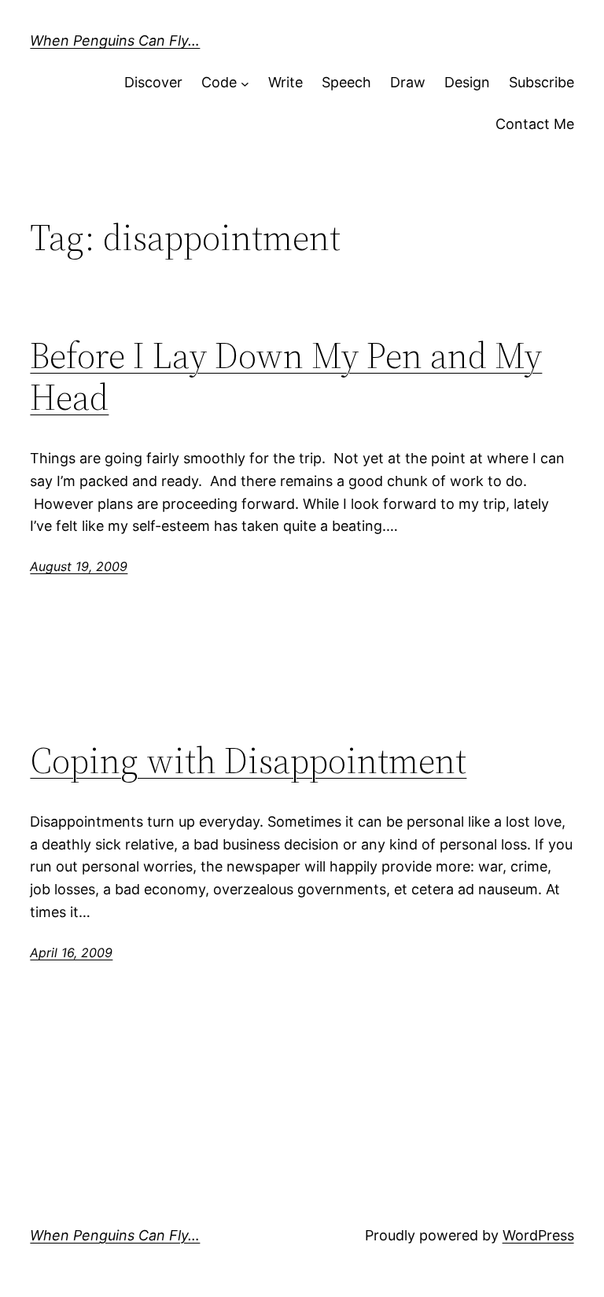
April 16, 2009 (71, 952)
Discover (153, 82)
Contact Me (534, 124)
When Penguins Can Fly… (115, 40)
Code (219, 82)
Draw (407, 82)
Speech (346, 82)
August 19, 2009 (78, 566)
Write (285, 82)
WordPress (538, 1235)
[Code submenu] (245, 83)
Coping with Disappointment (248, 760)
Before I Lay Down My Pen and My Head (286, 376)
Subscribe (541, 82)
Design (467, 82)
